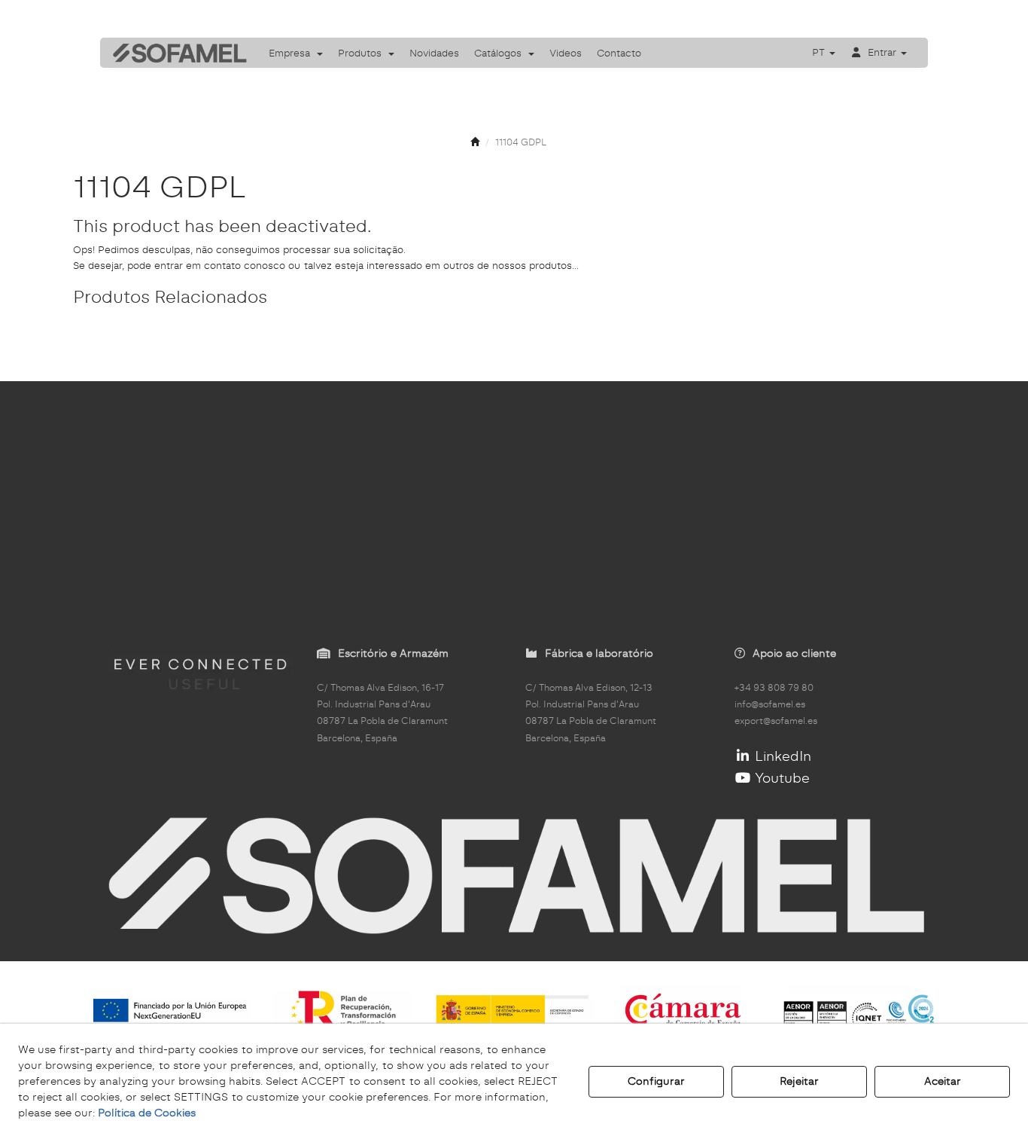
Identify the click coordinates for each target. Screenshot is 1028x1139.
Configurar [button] (656, 1081)
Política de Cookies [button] (147, 1113)
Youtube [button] (780, 778)
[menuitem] (295, 53)
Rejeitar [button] (799, 1081)
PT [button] (820, 52)
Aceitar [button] (942, 1081)
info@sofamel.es (770, 704)
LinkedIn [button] (781, 756)
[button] (174, 52)
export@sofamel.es (776, 721)
